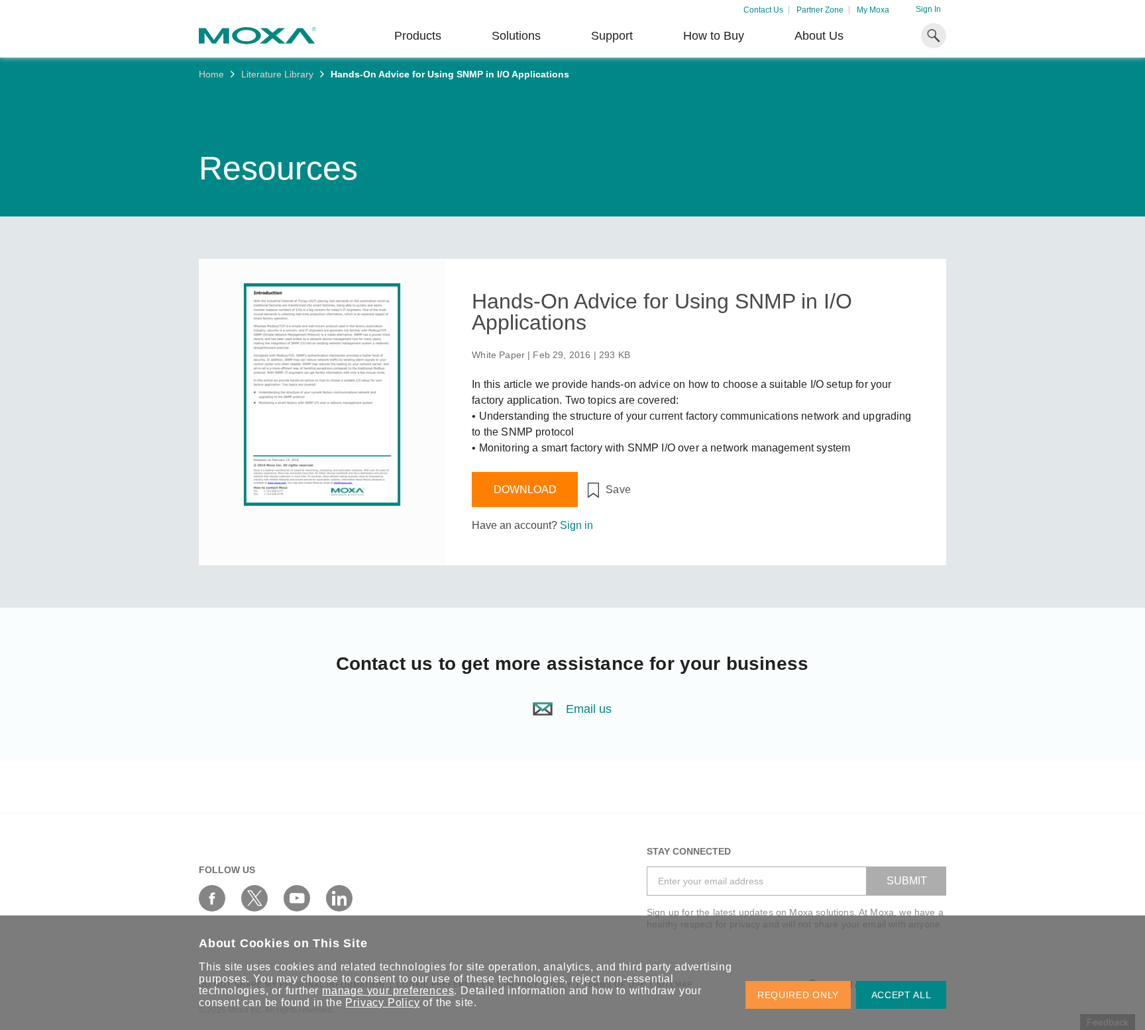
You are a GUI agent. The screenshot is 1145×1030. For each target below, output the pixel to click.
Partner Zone (820, 10)
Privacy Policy (382, 1002)
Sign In (928, 9)
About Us (819, 35)
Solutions (516, 35)
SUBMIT (907, 880)
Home (211, 74)
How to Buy (713, 35)
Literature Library (277, 74)
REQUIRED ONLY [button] (798, 995)
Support (612, 35)
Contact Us (763, 10)
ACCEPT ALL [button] (901, 995)
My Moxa (873, 10)
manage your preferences (388, 990)
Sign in (576, 525)
